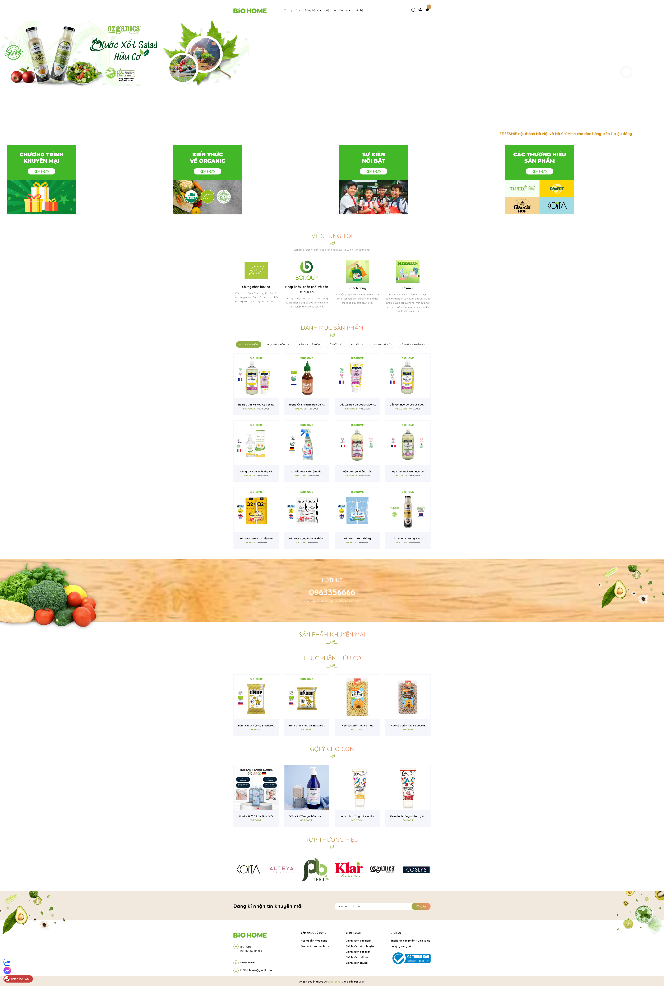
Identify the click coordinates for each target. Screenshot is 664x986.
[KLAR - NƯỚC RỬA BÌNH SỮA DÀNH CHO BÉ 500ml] (256, 787)
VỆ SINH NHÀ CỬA (382, 344)
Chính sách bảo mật (358, 951)
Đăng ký (421, 906)
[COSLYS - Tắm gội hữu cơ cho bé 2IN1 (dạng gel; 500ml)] (306, 787)
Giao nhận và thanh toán (316, 946)
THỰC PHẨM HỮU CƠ (278, 344)
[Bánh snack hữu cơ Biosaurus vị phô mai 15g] (306, 697)
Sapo (362, 981)
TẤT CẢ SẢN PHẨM (248, 344)
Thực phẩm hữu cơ (332, 658)
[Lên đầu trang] (559, 978)
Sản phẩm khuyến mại (332, 634)
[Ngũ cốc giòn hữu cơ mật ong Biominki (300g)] (357, 697)
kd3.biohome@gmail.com (256, 970)
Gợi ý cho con (332, 749)
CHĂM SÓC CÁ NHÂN (308, 344)
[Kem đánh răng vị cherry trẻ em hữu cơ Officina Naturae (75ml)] (408, 787)
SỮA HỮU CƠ (335, 344)
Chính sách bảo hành (358, 940)
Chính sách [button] (353, 932)
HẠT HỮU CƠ (357, 344)
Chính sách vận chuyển (360, 946)
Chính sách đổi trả (357, 957)
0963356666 (332, 592)
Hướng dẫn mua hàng (314, 940)
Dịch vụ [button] (396, 932)
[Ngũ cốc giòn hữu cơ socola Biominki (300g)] (408, 697)
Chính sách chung (357, 962)
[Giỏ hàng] (428, 10)
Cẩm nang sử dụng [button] (313, 932)
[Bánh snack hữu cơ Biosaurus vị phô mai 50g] (256, 697)
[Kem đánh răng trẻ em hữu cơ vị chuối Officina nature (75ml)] (357, 787)
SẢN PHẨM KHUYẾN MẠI (412, 344)
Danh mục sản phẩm (332, 327)
